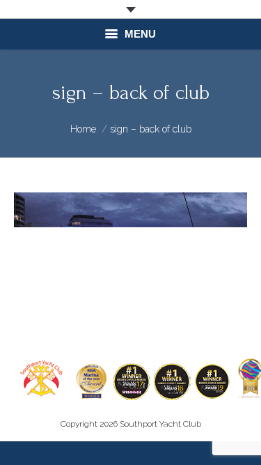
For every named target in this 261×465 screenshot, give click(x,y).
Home (83, 129)
